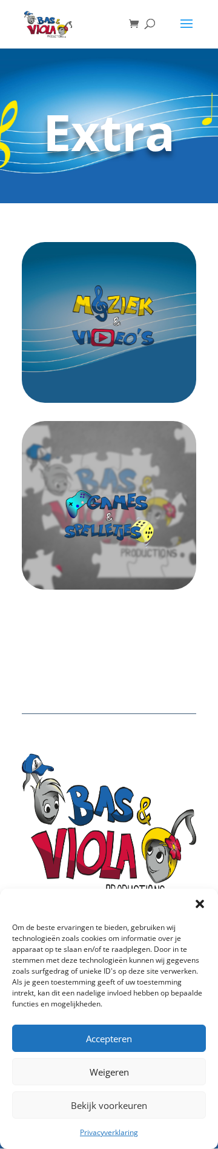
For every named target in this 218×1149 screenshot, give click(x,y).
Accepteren (109, 1039)
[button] (200, 904)
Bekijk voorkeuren (109, 1105)
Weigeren (109, 1072)
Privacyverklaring (109, 1132)
